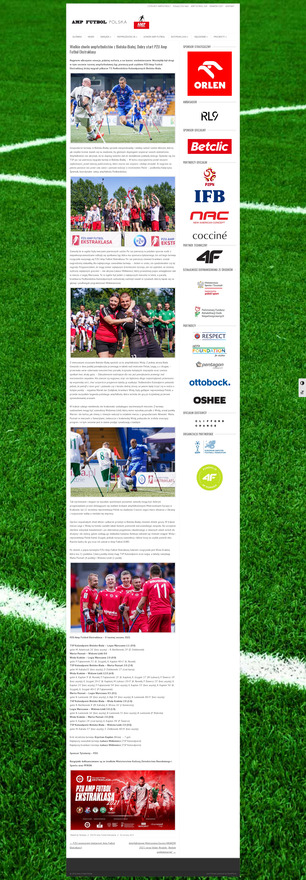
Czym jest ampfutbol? (159, 6)
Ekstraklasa (178, 37)
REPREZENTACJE (126, 37)
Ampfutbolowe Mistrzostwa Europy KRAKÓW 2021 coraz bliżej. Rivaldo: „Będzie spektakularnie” (152, 848)
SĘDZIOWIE (200, 37)
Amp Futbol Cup (199, 6)
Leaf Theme (211, 873)
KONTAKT (230, 6)
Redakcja (82, 835)
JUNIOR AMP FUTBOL (154, 37)
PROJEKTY (219, 37)
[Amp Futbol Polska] (110, 30)
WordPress (231, 873)
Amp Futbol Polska (84, 873)
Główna (77, 37)
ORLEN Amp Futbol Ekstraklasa (103, 835)
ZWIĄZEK (104, 37)
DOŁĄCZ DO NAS (181, 6)
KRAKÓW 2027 (216, 6)
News (91, 37)
